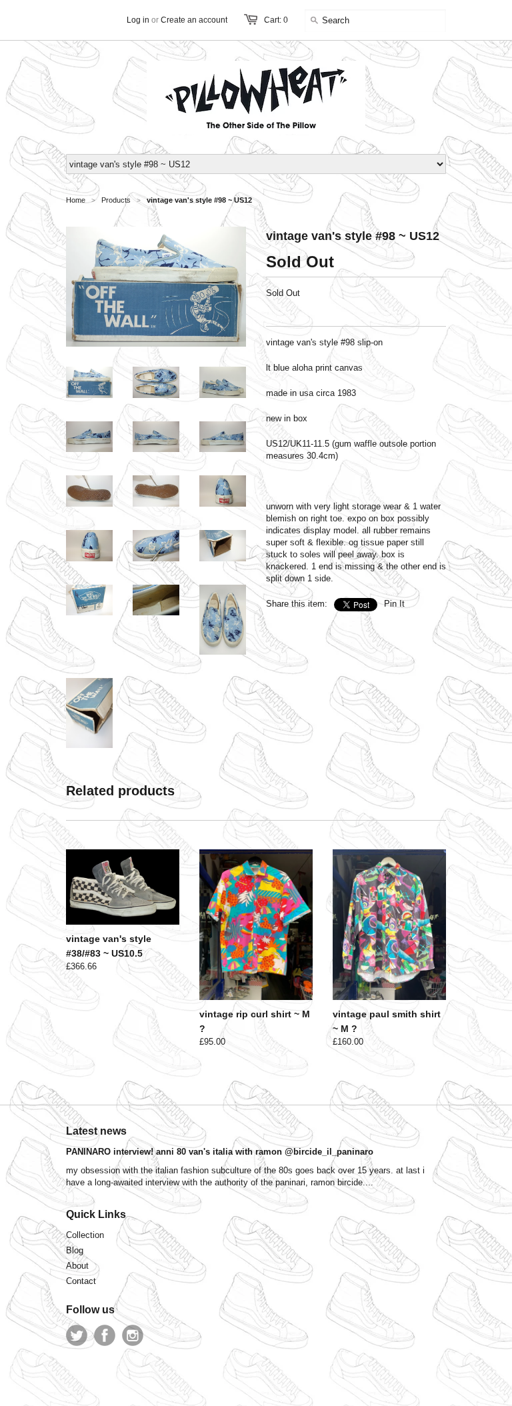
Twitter (76, 1335)
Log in (138, 20)
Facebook (104, 1335)
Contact (81, 1281)
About (77, 1266)
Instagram (132, 1335)
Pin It (394, 604)
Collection (85, 1235)
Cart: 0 (276, 20)
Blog (74, 1250)
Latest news (96, 1131)
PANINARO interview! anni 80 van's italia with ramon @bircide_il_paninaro (219, 1152)
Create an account (194, 20)
